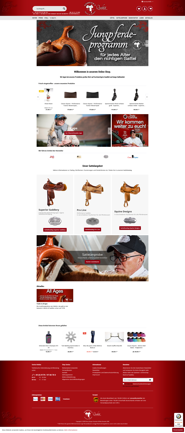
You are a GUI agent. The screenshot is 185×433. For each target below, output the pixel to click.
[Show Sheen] (48, 95)
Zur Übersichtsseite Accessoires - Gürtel (74, 133)
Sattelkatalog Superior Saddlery (55, 230)
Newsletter (96, 370)
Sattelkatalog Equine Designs (130, 228)
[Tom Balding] (52, 156)
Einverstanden (178, 430)
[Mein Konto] (144, 8)
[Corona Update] (130, 130)
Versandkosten (67, 370)
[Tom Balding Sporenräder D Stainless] (49, 337)
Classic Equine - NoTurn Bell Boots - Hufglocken (115, 347)
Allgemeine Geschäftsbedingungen (73, 379)
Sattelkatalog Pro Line (92, 229)
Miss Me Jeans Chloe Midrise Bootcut (71, 347)
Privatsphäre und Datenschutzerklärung (105, 372)
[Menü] (182, 414)
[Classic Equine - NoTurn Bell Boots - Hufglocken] (114, 337)
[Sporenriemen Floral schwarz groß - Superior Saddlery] (114, 95)
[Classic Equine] (133, 156)
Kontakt (64, 372)
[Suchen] (64, 8)
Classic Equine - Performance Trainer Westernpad (92, 104)
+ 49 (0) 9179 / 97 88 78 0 (45, 375)
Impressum (96, 375)
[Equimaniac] (79, 156)
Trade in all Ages (42, 304)
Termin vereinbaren (92, 262)
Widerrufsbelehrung (68, 377)
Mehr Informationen (70, 430)
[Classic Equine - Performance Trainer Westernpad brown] (70, 95)
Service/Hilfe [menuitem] (147, 1)
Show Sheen (49, 104)
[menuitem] (49, 8)
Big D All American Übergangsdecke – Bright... (137, 347)
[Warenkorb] (150, 8)
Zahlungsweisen (67, 375)
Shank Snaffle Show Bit (93, 346)
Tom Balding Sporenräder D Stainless (49, 347)
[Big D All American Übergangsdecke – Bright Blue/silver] (136, 337)
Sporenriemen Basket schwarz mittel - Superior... (136, 104)
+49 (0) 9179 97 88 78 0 (41, 12)
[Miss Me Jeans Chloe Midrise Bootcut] (71, 337)
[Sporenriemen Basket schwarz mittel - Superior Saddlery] (136, 95)
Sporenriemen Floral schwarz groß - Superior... (114, 104)
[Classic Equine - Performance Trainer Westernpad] (92, 95)
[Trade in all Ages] (55, 295)
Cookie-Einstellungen (99, 368)
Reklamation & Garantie (70, 368)
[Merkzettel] (139, 8)
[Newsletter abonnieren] (150, 380)
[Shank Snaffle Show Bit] (93, 337)
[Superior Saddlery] (106, 156)
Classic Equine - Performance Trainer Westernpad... (70, 104)
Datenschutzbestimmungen (142, 384)
